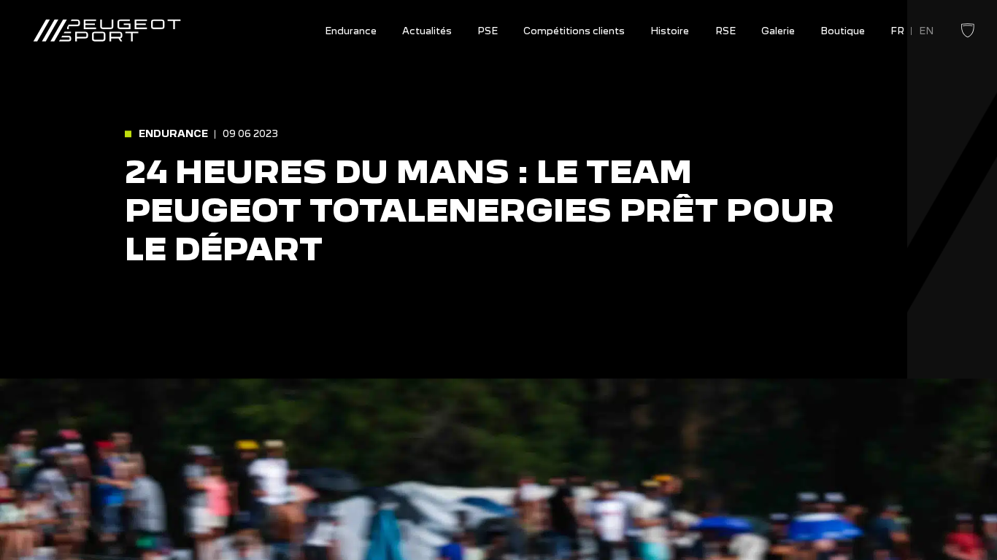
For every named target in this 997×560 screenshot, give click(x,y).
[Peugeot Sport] (106, 31)
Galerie (778, 31)
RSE (725, 31)
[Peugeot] (968, 35)
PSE (487, 31)
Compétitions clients (574, 31)
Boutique (842, 31)
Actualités (427, 31)
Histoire (669, 31)
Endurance (351, 31)
